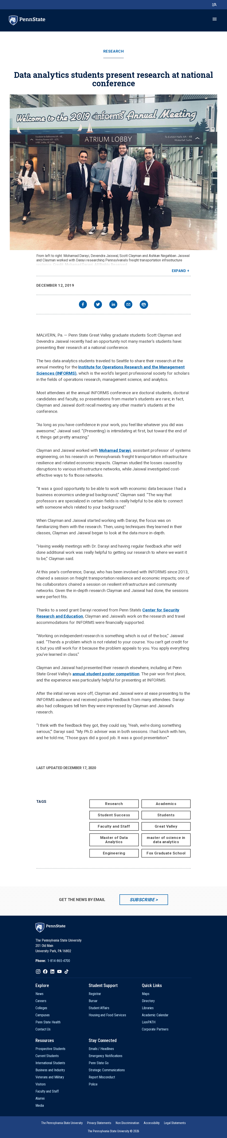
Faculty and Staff (114, 826)
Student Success (114, 815)
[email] (128, 304)
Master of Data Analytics (114, 839)
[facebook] (83, 304)
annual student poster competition (105, 673)
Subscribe (142, 899)
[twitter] (98, 304)
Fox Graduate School (166, 853)
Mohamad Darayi (115, 450)
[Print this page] (144, 304)
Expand (179, 271)
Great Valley (166, 826)
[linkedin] (113, 304)
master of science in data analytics (166, 839)
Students (166, 815)
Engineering (114, 853)
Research (113, 51)
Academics (166, 803)
